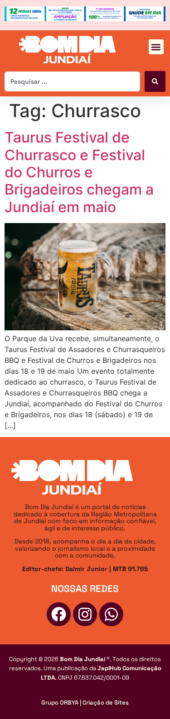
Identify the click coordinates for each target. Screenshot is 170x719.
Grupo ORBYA (59, 702)
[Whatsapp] (111, 614)
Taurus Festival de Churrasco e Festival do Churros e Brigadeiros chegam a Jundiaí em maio (79, 172)
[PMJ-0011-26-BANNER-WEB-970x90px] (85, 18)
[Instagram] (85, 614)
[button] (156, 46)
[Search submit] (155, 81)
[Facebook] (59, 614)
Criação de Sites (106, 702)
